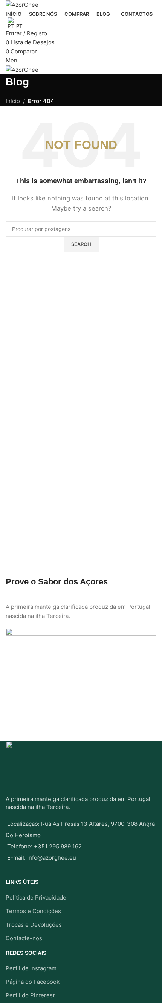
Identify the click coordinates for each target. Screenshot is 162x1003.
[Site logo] (22, 4)
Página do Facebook (33, 981)
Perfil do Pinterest (30, 995)
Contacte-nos (24, 938)
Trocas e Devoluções (34, 924)
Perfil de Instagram (31, 968)
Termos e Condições (33, 911)
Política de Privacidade (36, 897)
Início (13, 101)
